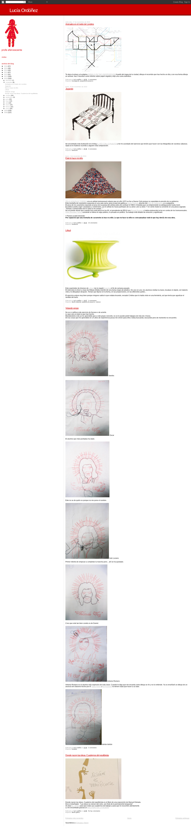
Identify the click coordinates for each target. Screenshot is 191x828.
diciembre (9, 80)
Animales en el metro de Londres (79, 24)
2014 (6, 70)
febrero (8, 106)
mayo (8, 101)
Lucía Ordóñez (24, 10)
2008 (6, 112)
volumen (98, 302)
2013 (6, 72)
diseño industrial (76, 302)
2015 (6, 68)
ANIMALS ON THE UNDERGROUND (102, 74)
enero (8, 108)
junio (7, 99)
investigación (75, 81)
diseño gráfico (76, 812)
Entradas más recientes (74, 818)
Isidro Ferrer (96, 686)
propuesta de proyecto (86, 81)
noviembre (9, 82)
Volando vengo (72, 308)
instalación (75, 224)
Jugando (69, 89)
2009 (6, 110)
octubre (8, 95)
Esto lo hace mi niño (74, 158)
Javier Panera (133, 203)
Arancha (107, 288)
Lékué (68, 230)
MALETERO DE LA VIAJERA (98, 807)
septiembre (9, 97)
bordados (74, 749)
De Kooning (107, 686)
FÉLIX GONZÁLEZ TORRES (76, 201)
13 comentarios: (93, 223)
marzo (8, 105)
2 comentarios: (92, 79)
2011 (6, 76)
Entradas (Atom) (82, 823)
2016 (6, 66)
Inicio (129, 818)
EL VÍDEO (75, 806)
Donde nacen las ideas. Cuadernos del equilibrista (87, 755)
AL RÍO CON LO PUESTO (106, 144)
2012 (6, 74)
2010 (6, 78)
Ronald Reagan (137, 210)
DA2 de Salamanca (155, 203)
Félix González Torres (73, 212)
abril (7, 103)
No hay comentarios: (94, 811)
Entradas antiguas (182, 818)
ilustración (75, 150)
